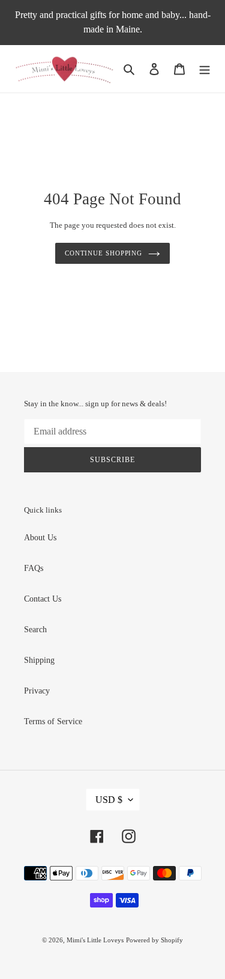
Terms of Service (53, 721)
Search (35, 629)
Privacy (37, 690)
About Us (40, 537)
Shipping (39, 660)
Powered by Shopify (154, 940)
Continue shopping (103, 253)
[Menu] (204, 69)
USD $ (108, 799)
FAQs (33, 568)
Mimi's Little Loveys (95, 940)
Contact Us (42, 598)
